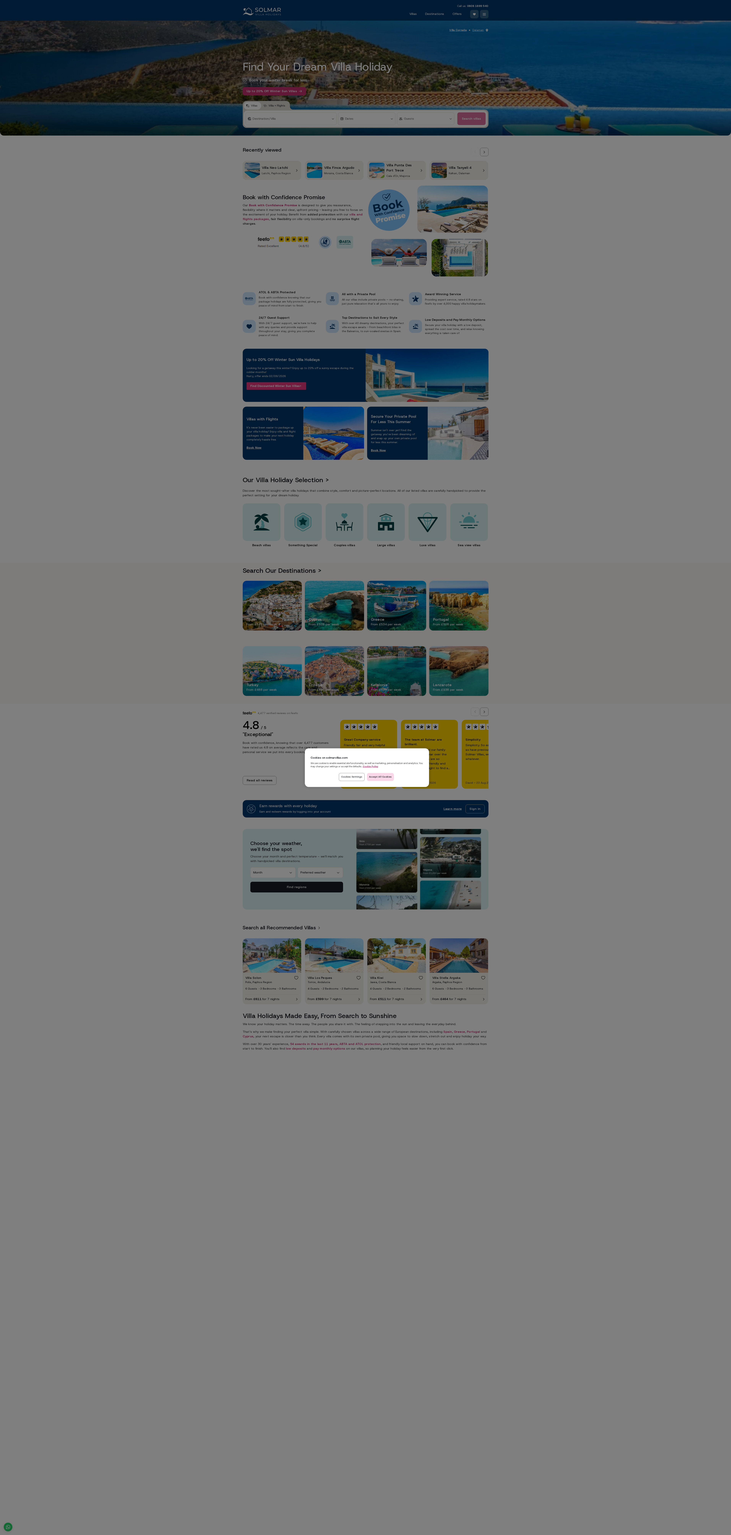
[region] (367, 767)
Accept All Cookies (380, 776)
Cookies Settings (351, 776)
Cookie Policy (370, 766)
